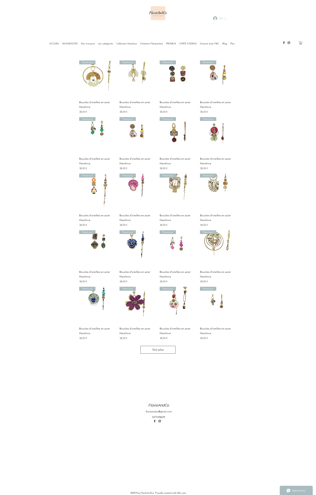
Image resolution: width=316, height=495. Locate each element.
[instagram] (288, 42)
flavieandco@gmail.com (159, 411)
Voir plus (158, 349)
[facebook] (284, 42)
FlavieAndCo (158, 405)
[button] (301, 43)
